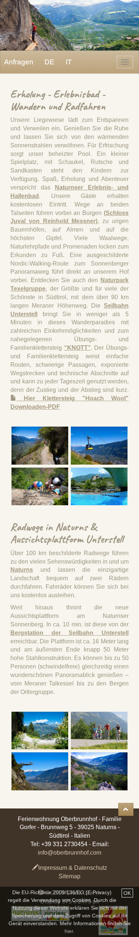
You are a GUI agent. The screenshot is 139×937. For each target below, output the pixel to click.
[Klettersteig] (40, 486)
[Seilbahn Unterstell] (99, 445)
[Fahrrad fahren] (40, 730)
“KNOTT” (77, 348)
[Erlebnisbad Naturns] (99, 486)
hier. (69, 931)
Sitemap (69, 876)
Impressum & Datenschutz (72, 868)
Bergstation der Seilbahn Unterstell (69, 633)
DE (49, 62)
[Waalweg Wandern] (40, 445)
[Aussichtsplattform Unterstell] (40, 771)
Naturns (21, 570)
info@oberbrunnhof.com (69, 852)
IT (69, 62)
